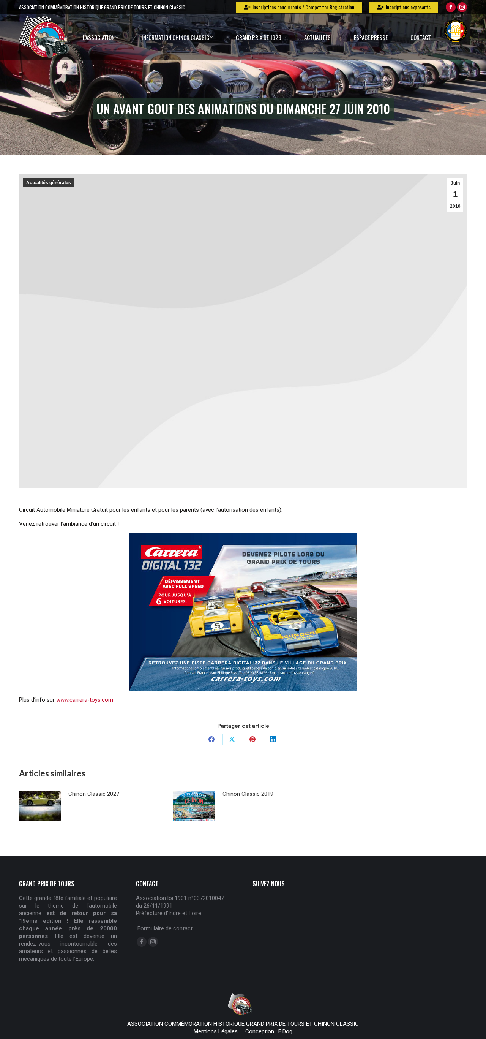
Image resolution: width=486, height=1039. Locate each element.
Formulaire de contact (165, 928)
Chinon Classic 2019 (247, 794)
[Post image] (40, 806)
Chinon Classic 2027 (93, 794)
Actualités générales (48, 182)
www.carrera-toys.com (84, 699)
